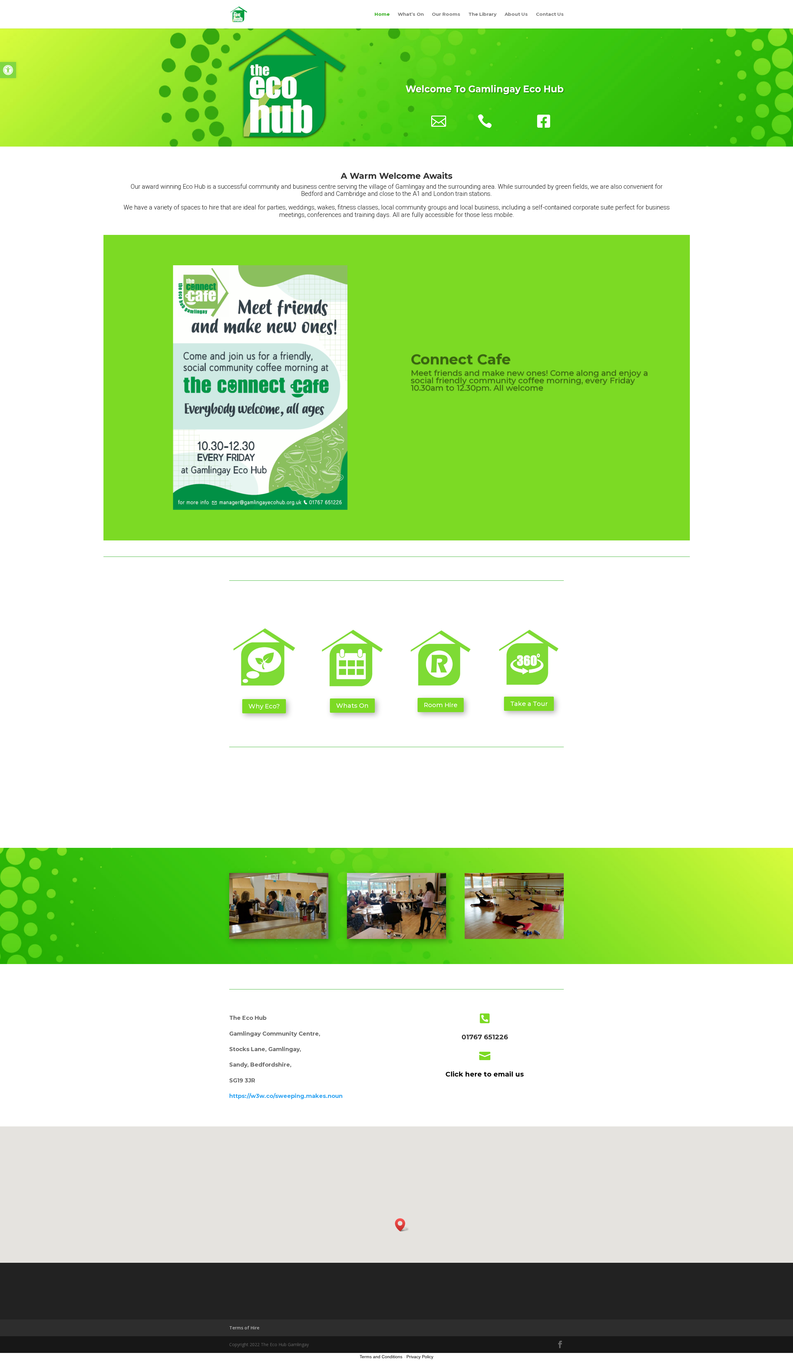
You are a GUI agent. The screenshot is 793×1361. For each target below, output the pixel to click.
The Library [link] (482, 14)
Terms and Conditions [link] (381, 1356)
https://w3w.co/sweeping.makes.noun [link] (286, 1096)
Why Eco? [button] (264, 706)
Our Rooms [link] (446, 14)
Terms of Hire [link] (244, 1328)
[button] (560, 1345)
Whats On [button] (352, 705)
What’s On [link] (411, 14)
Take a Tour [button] (529, 703)
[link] (8, 70)
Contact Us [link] (550, 14)
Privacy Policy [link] (419, 1356)
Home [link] (382, 14)
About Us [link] (516, 14)
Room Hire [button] (441, 705)
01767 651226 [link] (485, 1037)
